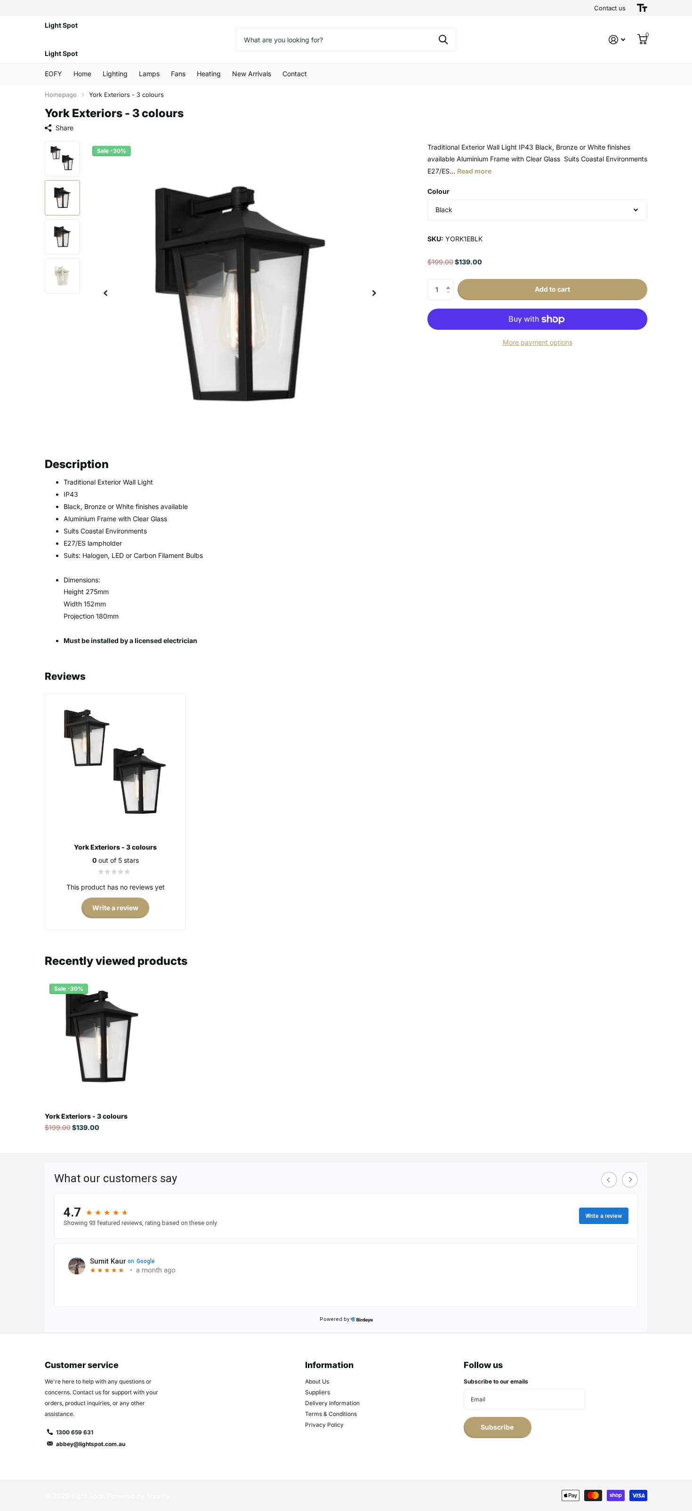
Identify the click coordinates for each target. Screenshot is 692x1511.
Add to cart (552, 290)
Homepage (61, 94)
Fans (178, 74)
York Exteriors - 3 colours (86, 1116)
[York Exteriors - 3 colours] (102, 1036)
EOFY (53, 74)
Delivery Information (332, 1403)
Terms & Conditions (331, 1413)
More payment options (537, 342)
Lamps (149, 74)
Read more (474, 171)
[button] (105, 293)
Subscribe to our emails (496, 1381)
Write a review (115, 908)
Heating (209, 74)
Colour (438, 192)
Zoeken (443, 39)
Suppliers (317, 1392)
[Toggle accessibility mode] (642, 8)
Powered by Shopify (138, 1496)
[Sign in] (617, 39)
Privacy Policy (324, 1424)
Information (329, 1365)
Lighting (115, 74)
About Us (317, 1381)
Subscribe (498, 1427)
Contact (294, 74)
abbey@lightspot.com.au (90, 1443)
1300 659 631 (74, 1432)
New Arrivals (251, 74)
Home (82, 74)
